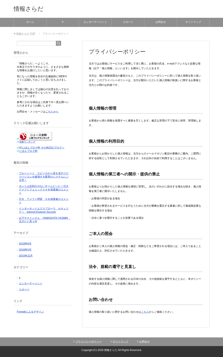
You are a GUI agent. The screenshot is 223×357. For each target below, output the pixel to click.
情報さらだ (28, 8)
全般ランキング (27, 142)
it (62, 21)
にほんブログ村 (28, 151)
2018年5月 (25, 249)
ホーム (30, 22)
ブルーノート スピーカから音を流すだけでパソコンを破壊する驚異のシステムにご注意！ (44, 177)
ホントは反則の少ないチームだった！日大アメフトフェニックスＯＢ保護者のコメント (44, 189)
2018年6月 (25, 243)
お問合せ (160, 22)
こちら (145, 311)
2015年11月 (26, 255)
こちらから (52, 111)
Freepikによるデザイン (30, 311)
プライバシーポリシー (89, 341)
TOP (25, 33)
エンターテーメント (95, 22)
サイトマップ (193, 22)
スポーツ (128, 22)
